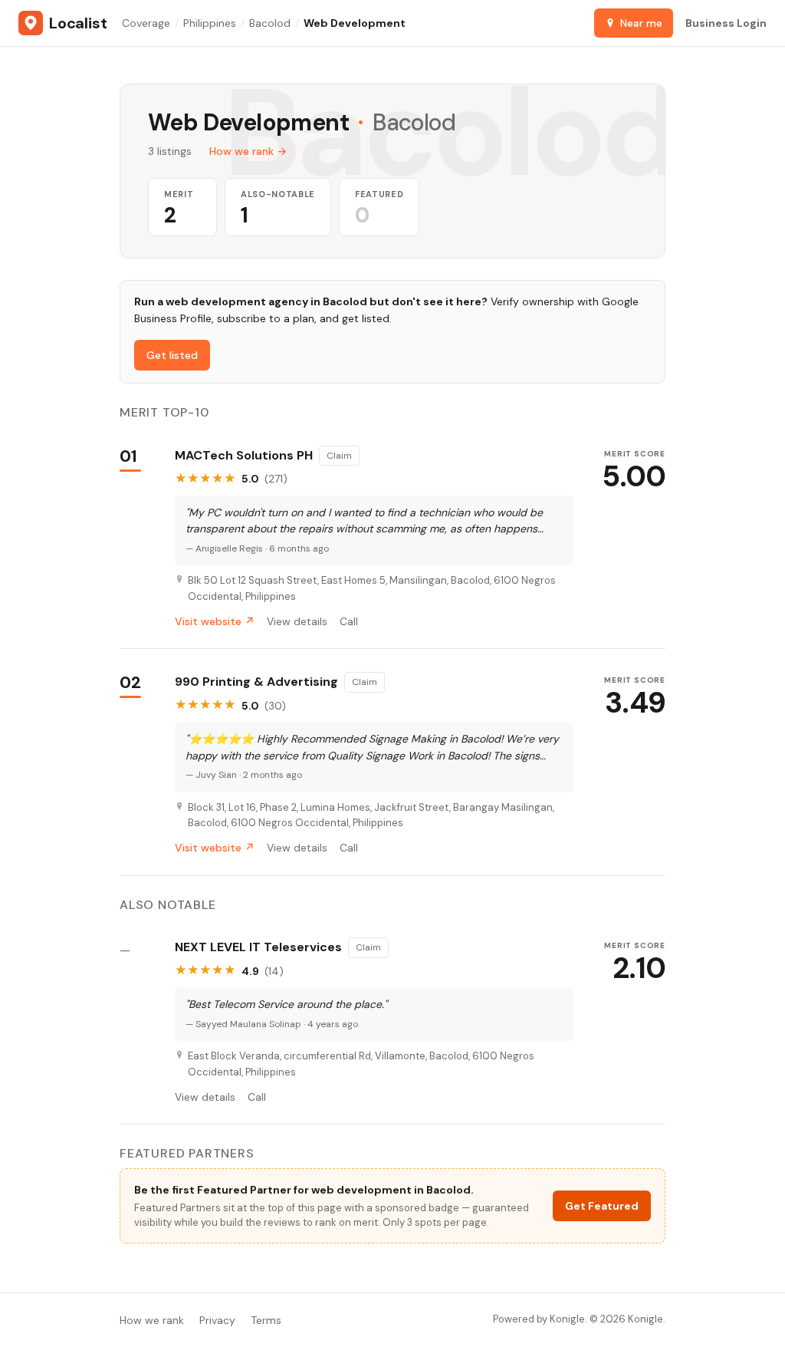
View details (297, 621)
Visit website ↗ (215, 621)
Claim (339, 456)
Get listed (172, 355)
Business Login (726, 23)
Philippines (209, 23)
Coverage (146, 23)
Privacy (217, 1320)
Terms (266, 1320)
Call (349, 621)
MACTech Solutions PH (244, 455)
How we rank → (248, 151)
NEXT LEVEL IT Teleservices (258, 947)
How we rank (152, 1320)
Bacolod (270, 23)
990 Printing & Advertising (256, 682)
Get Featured (602, 1206)
